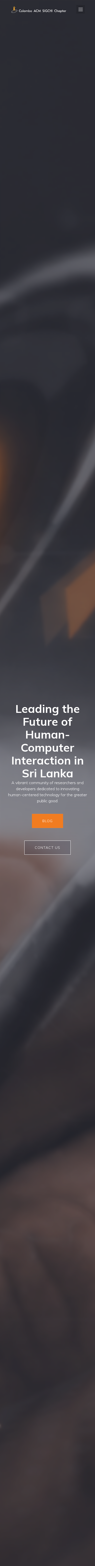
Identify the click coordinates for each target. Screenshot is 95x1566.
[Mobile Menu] (80, 9)
